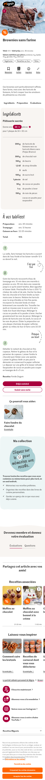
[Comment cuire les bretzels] (12, 656)
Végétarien (8, 61)
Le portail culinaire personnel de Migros (18, 680)
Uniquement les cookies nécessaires (22, 770)
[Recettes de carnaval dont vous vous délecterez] (32, 656)
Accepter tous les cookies (22, 776)
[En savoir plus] (13, 426)
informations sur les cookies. (15, 759)
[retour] (4, 11)
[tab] (22, 731)
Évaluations (35, 103)
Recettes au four (23, 61)
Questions (29, 545)
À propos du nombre (30, 127)
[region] (22, 758)
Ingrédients (9, 103)
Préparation (22, 103)
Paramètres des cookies (22, 764)
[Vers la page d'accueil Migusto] (9, 2)
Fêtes (36, 61)
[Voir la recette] (12, 606)
